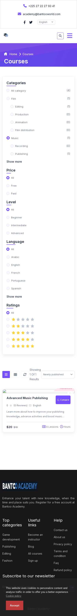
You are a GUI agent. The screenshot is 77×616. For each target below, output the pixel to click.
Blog (31, 546)
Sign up (33, 560)
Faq (56, 563)
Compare (64, 400)
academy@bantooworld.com (41, 14)
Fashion (7, 560)
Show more (14, 161)
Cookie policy (13, 595)
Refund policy (63, 570)
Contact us (61, 530)
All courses (35, 553)
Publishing (9, 546)
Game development (11, 537)
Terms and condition (61, 553)
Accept (14, 605)
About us (59, 537)
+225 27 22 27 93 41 (41, 6)
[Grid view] (15, 374)
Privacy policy (63, 544)
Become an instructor (35, 537)
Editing (6, 553)
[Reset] (25, 374)
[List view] (6, 374)
